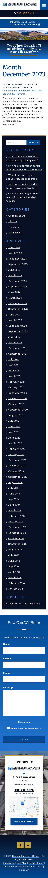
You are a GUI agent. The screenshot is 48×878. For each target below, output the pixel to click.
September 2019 (17, 476)
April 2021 (14, 370)
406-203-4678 (25, 12)
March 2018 (15, 577)
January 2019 (15, 521)
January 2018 (15, 588)
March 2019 (15, 510)
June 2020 (14, 426)
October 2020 (16, 404)
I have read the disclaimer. (26, 728)
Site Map (21, 863)
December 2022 (17, 325)
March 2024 (15, 297)
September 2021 (17, 353)
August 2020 (15, 415)
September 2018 (17, 543)
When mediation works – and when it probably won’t (22, 158)
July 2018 (13, 555)
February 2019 (16, 516)
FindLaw (24, 869)
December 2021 (17, 348)
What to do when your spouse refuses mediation (21, 177)
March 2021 (14, 376)
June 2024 (14, 292)
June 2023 (14, 314)
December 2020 (17, 392)
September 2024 (18, 286)
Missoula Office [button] (24, 821)
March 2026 (15, 253)
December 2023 (17, 303)
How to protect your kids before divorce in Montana (22, 186)
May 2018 (13, 566)
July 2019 (13, 488)
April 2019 (14, 504)
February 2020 (16, 448)
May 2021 (13, 364)
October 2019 (16, 471)
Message (8, 687)
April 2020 (14, 437)
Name (6, 644)
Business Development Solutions (22, 866)
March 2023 (15, 320)
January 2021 (15, 387)
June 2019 (14, 493)
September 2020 (18, 409)
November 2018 (17, 532)
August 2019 (15, 482)
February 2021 (16, 381)
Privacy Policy (36, 863)
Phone (6, 673)
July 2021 (13, 359)
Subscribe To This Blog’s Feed (23, 603)
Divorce (21, 94)
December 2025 (17, 258)
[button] (44, 5)
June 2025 (14, 269)
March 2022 (15, 342)
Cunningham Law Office (29, 90)
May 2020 (13, 432)
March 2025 (15, 275)
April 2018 (14, 572)
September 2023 (18, 308)
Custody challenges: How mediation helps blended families (22, 197)
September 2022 (18, 331)
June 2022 (14, 337)
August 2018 (15, 549)
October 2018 (16, 538)
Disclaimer (24, 722)
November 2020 (17, 398)
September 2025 (18, 264)
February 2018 (16, 583)
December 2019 (17, 460)
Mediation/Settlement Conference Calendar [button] (24, 23)
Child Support (16, 215)
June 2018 (14, 560)
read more (8, 124)
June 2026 (14, 247)
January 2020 (16, 454)
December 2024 (17, 281)
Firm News (14, 232)
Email (7, 658)
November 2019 (17, 465)
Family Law (15, 227)
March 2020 (15, 443)
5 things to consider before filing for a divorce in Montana (24, 167)
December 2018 (17, 527)
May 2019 (13, 499)
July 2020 (14, 420)
